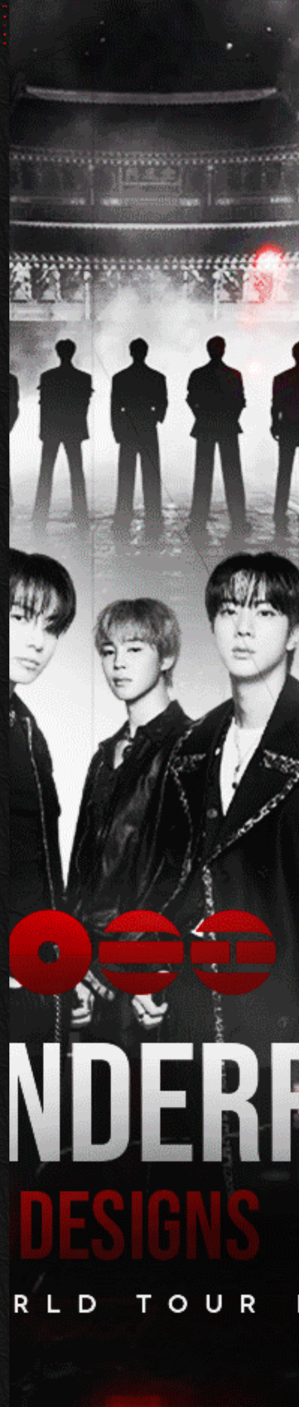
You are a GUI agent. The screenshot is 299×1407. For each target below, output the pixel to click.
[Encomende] (4, 25)
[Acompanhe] (4, 34)
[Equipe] (4, 43)
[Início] (4, 16)
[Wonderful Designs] (5, 6)
